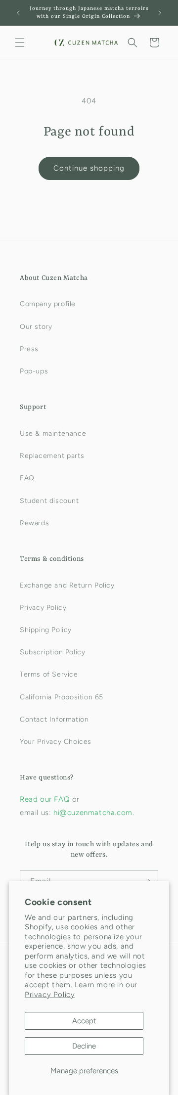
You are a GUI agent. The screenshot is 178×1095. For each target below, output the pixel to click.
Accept (84, 1020)
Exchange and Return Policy (67, 585)
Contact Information (54, 719)
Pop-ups (34, 371)
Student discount (49, 501)
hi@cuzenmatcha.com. (93, 812)
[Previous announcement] (18, 13)
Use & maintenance (53, 433)
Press (29, 349)
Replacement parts (52, 456)
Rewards (34, 523)
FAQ (27, 478)
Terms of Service (49, 674)
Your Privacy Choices (55, 741)
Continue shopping (89, 168)
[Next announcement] (160, 13)
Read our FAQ (46, 799)
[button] (20, 42)
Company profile (48, 304)
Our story (36, 326)
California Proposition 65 (61, 697)
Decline (84, 1046)
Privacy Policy (50, 994)
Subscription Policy (52, 652)
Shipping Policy (46, 630)
